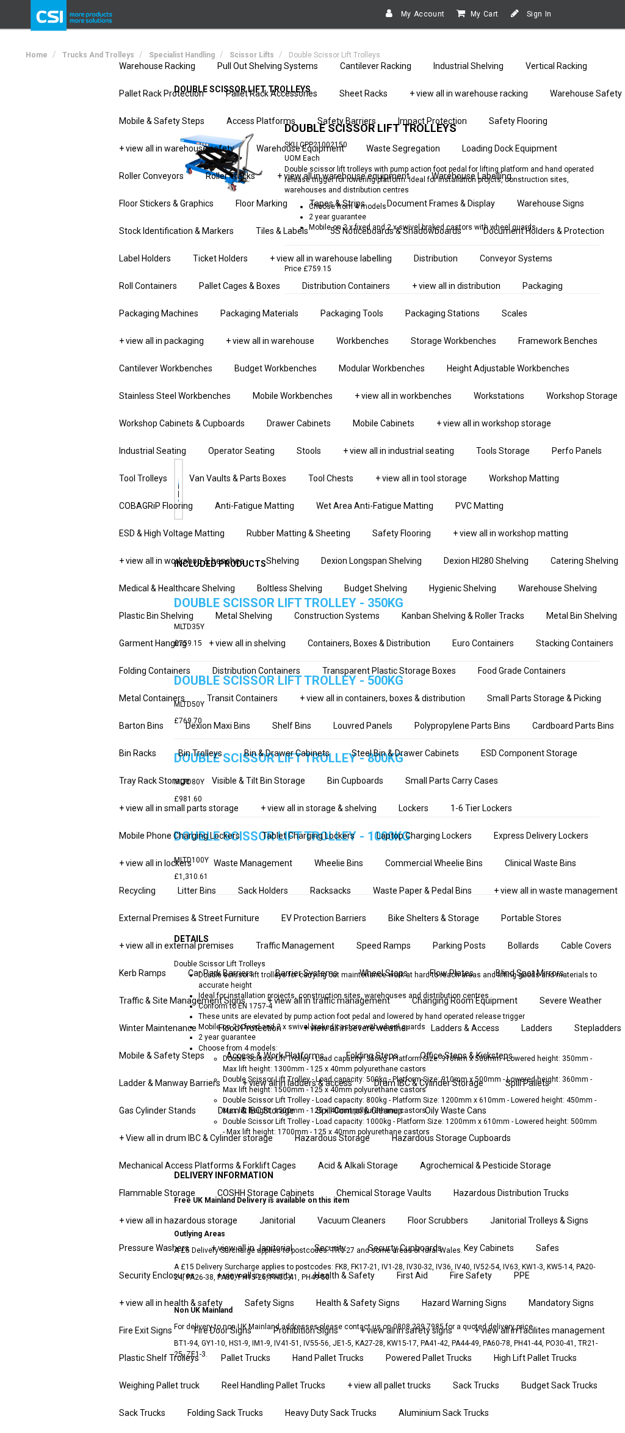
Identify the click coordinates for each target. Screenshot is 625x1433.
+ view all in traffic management (328, 1000)
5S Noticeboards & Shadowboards (395, 231)
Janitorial (277, 1220)
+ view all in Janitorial (251, 1248)
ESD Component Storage (529, 753)
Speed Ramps (383, 945)
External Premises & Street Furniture (189, 918)
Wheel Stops (383, 973)
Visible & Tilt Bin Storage (258, 781)
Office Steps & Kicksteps (466, 1055)
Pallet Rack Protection (161, 93)
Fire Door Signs (222, 1330)
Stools (309, 451)
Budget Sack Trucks (559, 1385)
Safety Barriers (346, 121)
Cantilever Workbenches (165, 368)
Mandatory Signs (561, 1303)
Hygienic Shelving (462, 588)
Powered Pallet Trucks (429, 1358)
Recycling (137, 890)
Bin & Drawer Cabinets (287, 753)
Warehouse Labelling (471, 176)
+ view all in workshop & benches (181, 561)
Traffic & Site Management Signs (182, 1000)
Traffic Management (295, 945)
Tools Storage (503, 451)
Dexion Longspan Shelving (371, 561)
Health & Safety (344, 1275)
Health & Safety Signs (358, 1303)
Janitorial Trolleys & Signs (539, 1220)
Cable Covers (586, 945)
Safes (547, 1248)
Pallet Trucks (245, 1358)
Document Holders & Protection (543, 231)
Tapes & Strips (337, 203)
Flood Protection (250, 1028)
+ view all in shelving (247, 643)
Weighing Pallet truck (159, 1385)
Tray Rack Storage (154, 781)
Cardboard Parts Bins (573, 726)
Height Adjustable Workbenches (508, 368)
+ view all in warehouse (270, 341)
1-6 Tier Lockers (481, 808)
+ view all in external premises (176, 945)
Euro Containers (483, 643)
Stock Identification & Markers (176, 231)
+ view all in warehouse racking (469, 93)
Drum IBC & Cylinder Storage (428, 1083)
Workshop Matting (524, 478)
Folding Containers (154, 671)
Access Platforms (260, 121)
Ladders (536, 1028)
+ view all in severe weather (356, 1028)
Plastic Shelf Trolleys (159, 1358)
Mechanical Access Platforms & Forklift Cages (207, 1165)
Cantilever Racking (375, 66)
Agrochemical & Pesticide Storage (485, 1165)
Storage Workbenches (453, 341)
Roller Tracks (230, 176)
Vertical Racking (556, 66)
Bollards (523, 945)
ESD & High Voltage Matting (172, 533)
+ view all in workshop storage (493, 423)
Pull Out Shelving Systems (267, 66)
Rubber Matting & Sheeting (298, 533)
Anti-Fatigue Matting (254, 506)
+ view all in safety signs (406, 1330)
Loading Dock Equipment (509, 148)
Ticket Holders (220, 258)
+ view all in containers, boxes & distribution (382, 698)
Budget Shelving (375, 588)
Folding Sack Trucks (225, 1413)
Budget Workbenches (275, 368)
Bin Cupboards (355, 781)
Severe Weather (571, 1000)
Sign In (538, 14)
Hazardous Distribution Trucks (511, 1193)
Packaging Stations (442, 313)
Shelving (282, 561)
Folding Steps (372, 1055)
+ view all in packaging (161, 341)
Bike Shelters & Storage (433, 918)
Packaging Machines (158, 313)
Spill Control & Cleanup (359, 1110)
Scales (514, 313)
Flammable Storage (157, 1193)
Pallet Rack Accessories (271, 93)
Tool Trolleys (143, 478)
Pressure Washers (154, 1248)
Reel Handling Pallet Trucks (273, 1385)
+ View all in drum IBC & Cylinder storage (196, 1138)
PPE (522, 1275)
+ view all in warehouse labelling (331, 258)
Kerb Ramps (142, 973)
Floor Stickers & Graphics (166, 203)
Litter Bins (197, 890)
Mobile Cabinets (383, 423)
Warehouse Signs (550, 203)
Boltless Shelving (289, 588)
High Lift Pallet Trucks (535, 1358)
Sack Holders (263, 890)
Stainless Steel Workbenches (175, 396)
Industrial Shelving (468, 66)
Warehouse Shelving (557, 588)
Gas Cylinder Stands (157, 1110)
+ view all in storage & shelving (319, 808)
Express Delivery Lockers (541, 835)
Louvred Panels (362, 726)
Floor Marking (261, 203)
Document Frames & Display (441, 203)
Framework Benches (558, 341)
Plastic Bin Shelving (156, 616)
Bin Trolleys (200, 753)
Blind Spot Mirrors (530, 973)
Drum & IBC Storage (256, 1110)
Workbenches (362, 341)
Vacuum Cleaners (351, 1220)
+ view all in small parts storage (179, 808)
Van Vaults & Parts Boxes (237, 478)
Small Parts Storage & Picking (544, 698)
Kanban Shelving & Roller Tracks (463, 616)
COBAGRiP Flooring (156, 506)
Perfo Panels (577, 451)
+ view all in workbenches (403, 396)
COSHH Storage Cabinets (265, 1193)
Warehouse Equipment (300, 148)
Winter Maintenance (158, 1028)
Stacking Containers (574, 643)
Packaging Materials (259, 313)
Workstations (499, 396)
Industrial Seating (152, 451)
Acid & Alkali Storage (358, 1165)
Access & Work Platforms (275, 1055)
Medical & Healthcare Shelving (177, 588)
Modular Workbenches (382, 368)
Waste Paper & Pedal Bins (422, 890)
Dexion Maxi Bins (218, 726)
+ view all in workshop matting (510, 533)
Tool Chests (330, 478)
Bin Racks (137, 753)
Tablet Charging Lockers (308, 835)
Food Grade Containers (522, 671)
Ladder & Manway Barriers (169, 1083)
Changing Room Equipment (465, 1000)
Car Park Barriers (220, 973)
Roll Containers (148, 286)
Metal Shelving (243, 616)
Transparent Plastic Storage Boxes (389, 671)
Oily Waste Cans (455, 1110)
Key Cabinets (489, 1248)
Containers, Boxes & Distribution (369, 643)
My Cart (485, 14)
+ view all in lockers (155, 863)
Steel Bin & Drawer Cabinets (405, 753)
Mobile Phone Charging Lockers (179, 835)
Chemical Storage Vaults (384, 1193)
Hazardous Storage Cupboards (451, 1138)
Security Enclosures (157, 1275)
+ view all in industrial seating (398, 451)
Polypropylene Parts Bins (462, 726)
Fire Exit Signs (145, 1330)
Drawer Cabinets (299, 423)
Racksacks (330, 890)
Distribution (436, 258)
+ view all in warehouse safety (176, 148)
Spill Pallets (527, 1083)
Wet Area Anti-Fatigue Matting (374, 506)
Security (330, 1248)
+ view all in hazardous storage (178, 1220)
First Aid (412, 1275)
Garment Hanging (153, 643)
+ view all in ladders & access (297, 1083)
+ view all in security (254, 1275)
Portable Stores (531, 918)
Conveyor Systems (516, 258)
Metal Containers (152, 698)
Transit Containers (242, 698)
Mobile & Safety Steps (161, 121)
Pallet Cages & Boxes (239, 286)
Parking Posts (459, 945)
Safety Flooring (518, 121)
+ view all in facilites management (539, 1330)
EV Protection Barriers (323, 918)
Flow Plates (452, 973)
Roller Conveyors (151, 176)
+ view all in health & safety (171, 1303)
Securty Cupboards (405, 1248)
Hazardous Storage (332, 1138)
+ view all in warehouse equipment (343, 176)
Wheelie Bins (338, 863)
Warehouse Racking (157, 66)
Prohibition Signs (305, 1330)
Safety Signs (269, 1303)
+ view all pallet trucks (389, 1385)
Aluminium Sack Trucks (444, 1413)
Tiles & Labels (282, 231)
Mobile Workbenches (293, 396)
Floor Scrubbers (438, 1220)
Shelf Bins (291, 726)
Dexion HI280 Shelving (486, 561)
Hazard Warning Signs (464, 1303)
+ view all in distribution (456, 286)
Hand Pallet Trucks (328, 1358)
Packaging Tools (351, 313)
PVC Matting (479, 506)
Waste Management (253, 863)
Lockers (413, 808)
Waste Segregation (403, 148)
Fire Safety (471, 1275)
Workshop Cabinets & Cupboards (182, 423)
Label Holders (145, 258)
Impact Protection (432, 121)
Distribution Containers (346, 286)
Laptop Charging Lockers (424, 835)
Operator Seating (241, 451)
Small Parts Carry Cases (451, 781)
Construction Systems (337, 616)
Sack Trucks (476, 1385)
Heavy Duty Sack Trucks (331, 1413)
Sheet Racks (363, 93)
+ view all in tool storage (421, 478)
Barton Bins (141, 726)
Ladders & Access (465, 1028)
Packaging (542, 286)
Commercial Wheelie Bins (434, 863)
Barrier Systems (306, 973)
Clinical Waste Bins (540, 863)
